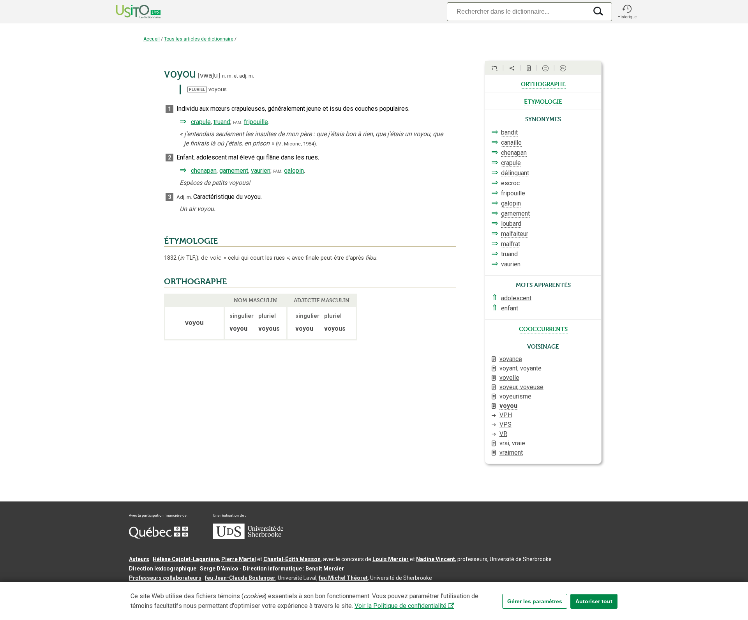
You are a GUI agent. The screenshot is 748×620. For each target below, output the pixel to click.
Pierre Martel (238, 559)
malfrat (510, 244)
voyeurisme (515, 396)
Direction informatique (272, 568)
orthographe (543, 83)
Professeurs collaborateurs (165, 578)
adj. (243, 76)
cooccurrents (543, 328)
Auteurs (139, 559)
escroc (510, 183)
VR (503, 434)
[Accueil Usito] (129, 11)
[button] (627, 11)
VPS (505, 424)
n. (224, 76)
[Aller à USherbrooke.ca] (248, 537)
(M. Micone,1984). (296, 144)
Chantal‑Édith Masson (292, 559)
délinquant (515, 173)
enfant (509, 308)
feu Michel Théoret (343, 578)
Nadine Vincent (435, 559)
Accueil (151, 39)
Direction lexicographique (162, 568)
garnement (233, 170)
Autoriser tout (593, 601)
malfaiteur (514, 233)
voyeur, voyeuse (521, 387)
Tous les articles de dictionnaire (198, 39)
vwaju (209, 75)
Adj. (180, 197)
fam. (237, 122)
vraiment (511, 452)
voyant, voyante (520, 368)
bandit (509, 132)
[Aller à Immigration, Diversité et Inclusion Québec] (158, 536)
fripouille (256, 122)
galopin (294, 170)
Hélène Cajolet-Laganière (186, 559)
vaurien (260, 170)
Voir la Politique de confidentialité (400, 605)
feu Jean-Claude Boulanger (240, 578)
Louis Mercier (390, 559)
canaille (511, 142)
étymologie (543, 101)
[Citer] (494, 68)
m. (230, 76)
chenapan (204, 170)
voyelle (509, 377)
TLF (188, 258)
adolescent (516, 298)
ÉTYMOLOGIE (191, 241)
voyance (510, 359)
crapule (201, 122)
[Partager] (512, 68)
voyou (508, 405)
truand (221, 122)
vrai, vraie (512, 443)
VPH (505, 415)
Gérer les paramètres (534, 601)
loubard (511, 223)
